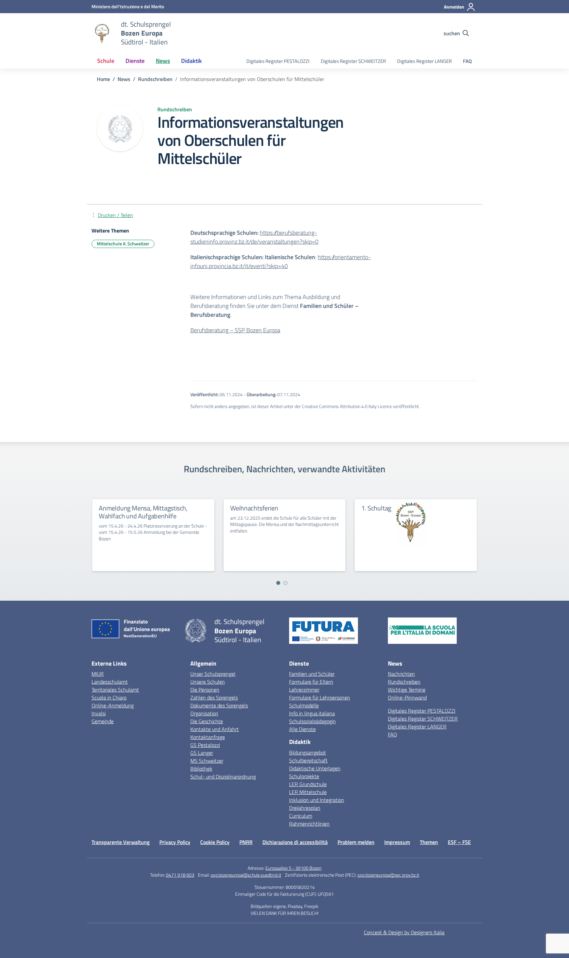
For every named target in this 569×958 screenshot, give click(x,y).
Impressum (397, 842)
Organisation (204, 713)
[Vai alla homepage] (102, 33)
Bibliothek (201, 769)
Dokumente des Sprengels (219, 705)
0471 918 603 (180, 874)
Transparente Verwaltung (120, 842)
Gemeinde (103, 721)
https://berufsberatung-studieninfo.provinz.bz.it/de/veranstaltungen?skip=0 (254, 237)
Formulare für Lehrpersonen (319, 697)
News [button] (163, 60)
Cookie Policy (215, 842)
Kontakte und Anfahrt (214, 729)
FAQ (467, 61)
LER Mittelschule (308, 792)
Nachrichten (401, 674)
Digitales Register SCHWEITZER (353, 61)
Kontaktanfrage (207, 737)
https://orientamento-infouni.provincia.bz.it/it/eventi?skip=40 (280, 261)
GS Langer (201, 753)
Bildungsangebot (307, 752)
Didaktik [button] (191, 60)
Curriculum (300, 816)
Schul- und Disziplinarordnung (223, 776)
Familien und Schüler (312, 674)
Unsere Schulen (207, 682)
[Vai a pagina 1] (278, 583)
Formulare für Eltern (311, 682)
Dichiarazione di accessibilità (295, 842)
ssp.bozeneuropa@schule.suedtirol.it (246, 874)
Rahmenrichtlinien (309, 824)
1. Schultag (376, 508)
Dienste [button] (135, 60)
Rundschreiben (404, 682)
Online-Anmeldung (113, 705)
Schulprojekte (304, 776)
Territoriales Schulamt (115, 690)
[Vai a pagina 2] (285, 583)
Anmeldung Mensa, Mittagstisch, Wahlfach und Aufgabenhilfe (143, 512)
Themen (429, 842)
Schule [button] (105, 60)
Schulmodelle (304, 705)
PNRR (246, 842)
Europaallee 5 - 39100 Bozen (293, 867)
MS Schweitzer (206, 761)
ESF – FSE (459, 842)
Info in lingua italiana (312, 713)
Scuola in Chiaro (109, 697)
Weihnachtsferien (254, 508)
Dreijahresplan (304, 808)
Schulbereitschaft (308, 760)
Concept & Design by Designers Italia (404, 932)
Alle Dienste (302, 729)
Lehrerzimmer (304, 690)
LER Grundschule (308, 784)
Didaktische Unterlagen (314, 768)
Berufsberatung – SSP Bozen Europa (235, 330)
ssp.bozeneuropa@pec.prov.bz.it (388, 874)
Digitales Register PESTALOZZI (278, 61)
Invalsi (99, 713)
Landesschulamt (110, 682)
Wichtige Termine (406, 690)
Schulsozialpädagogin (312, 721)
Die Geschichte (206, 721)
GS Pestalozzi (205, 745)
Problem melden (356, 842)
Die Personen (204, 690)
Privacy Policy (174, 842)
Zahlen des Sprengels (214, 697)
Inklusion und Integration (316, 800)
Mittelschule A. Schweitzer (123, 243)
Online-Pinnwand (407, 697)
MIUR (98, 674)
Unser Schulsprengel (212, 674)
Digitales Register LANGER (424, 61)
